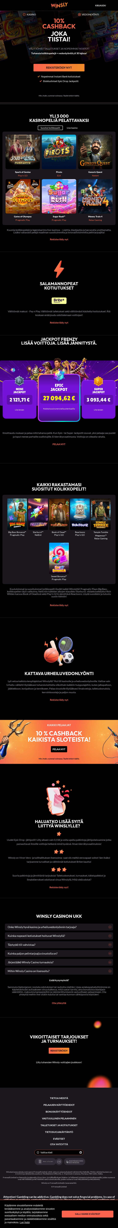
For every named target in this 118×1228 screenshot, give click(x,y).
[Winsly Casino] (59, 5)
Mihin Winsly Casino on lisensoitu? (28, 971)
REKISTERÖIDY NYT (59, 67)
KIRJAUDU (100, 5)
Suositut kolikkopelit (50, 128)
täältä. (76, 759)
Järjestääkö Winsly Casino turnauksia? (30, 962)
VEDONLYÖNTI (90, 14)
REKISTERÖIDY (59, 1050)
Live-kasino (72, 128)
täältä (76, 95)
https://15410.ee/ (52, 1199)
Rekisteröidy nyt (59, 239)
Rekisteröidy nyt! (59, 887)
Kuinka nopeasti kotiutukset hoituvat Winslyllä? (36, 935)
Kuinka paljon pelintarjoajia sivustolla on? (32, 953)
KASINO (31, 14)
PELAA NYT (59, 444)
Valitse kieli (46, 1152)
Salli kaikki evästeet (87, 1214)
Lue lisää (25, 1222)
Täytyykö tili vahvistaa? (21, 944)
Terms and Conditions (96, 1199)
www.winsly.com (20, 1172)
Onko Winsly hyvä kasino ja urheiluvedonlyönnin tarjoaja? (42, 927)
